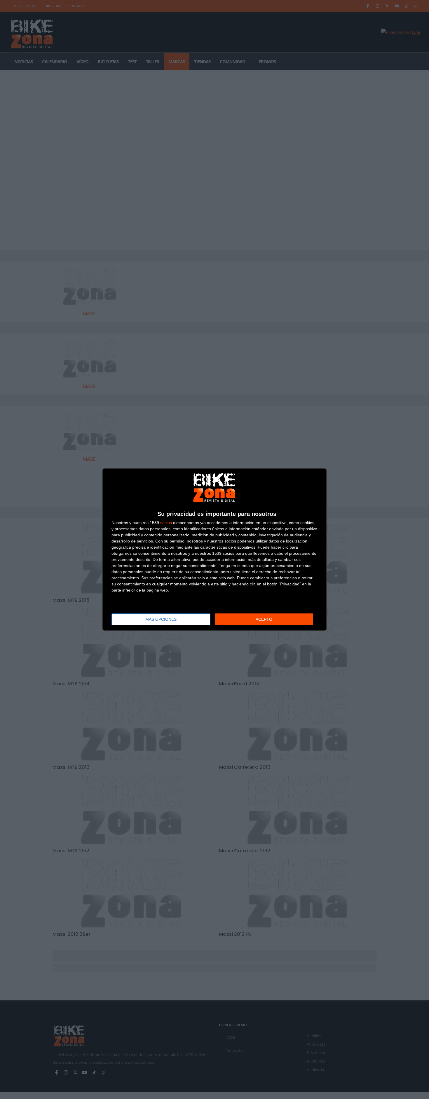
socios (166, 523)
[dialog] (214, 549)
